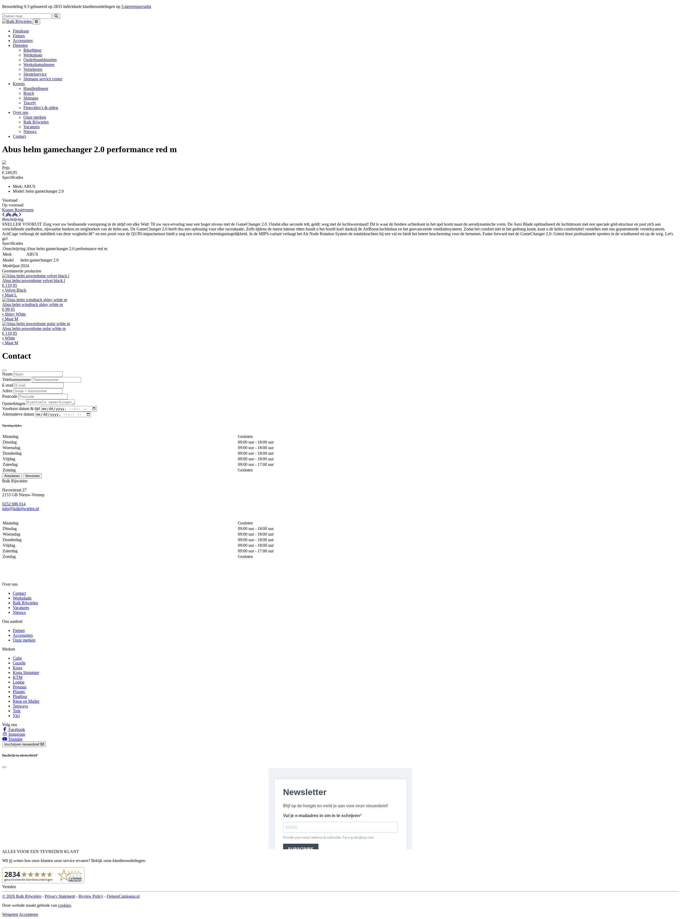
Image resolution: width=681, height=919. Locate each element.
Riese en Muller (26, 701)
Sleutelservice (35, 74)
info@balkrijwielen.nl (20, 508)
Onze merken (34, 117)
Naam (7, 374)
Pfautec (19, 691)
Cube (17, 658)
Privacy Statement (60, 896)
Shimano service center (42, 79)
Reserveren (24, 210)
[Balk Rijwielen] (17, 21)
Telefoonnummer (16, 379)
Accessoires (23, 40)
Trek (16, 711)
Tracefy (29, 103)
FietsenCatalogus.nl (123, 896)
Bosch (28, 93)
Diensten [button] (20, 45)
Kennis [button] (19, 83)
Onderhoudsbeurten (40, 59)
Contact (19, 136)
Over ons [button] (20, 112)
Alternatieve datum (18, 414)
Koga (17, 667)
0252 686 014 (14, 504)
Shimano (30, 98)
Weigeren (10, 914)
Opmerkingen (13, 403)
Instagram (16, 734)
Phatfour (20, 696)
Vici (16, 715)
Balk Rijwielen (36, 122)
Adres (7, 390)
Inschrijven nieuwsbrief (22, 744)
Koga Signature (26, 672)
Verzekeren (32, 69)
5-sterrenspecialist (136, 6)
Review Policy (90, 896)
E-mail (7, 385)
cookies (64, 905)
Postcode (9, 396)
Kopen (8, 210)
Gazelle (19, 663)
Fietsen (19, 36)
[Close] (4, 370)
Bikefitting (32, 50)
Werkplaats (32, 55)
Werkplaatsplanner (39, 64)
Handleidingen (35, 88)
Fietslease (21, 31)
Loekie (18, 682)
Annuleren (12, 476)
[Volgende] (16, 214)
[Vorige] (7, 214)
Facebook (16, 729)
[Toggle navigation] (36, 21)
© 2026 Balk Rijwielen (21, 896)
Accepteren (28, 914)
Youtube (14, 739)
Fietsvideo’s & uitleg (40, 107)
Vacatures (31, 127)
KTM (17, 677)
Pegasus (19, 687)
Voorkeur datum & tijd (21, 408)
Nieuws (29, 131)
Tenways (20, 706)
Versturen (32, 476)
